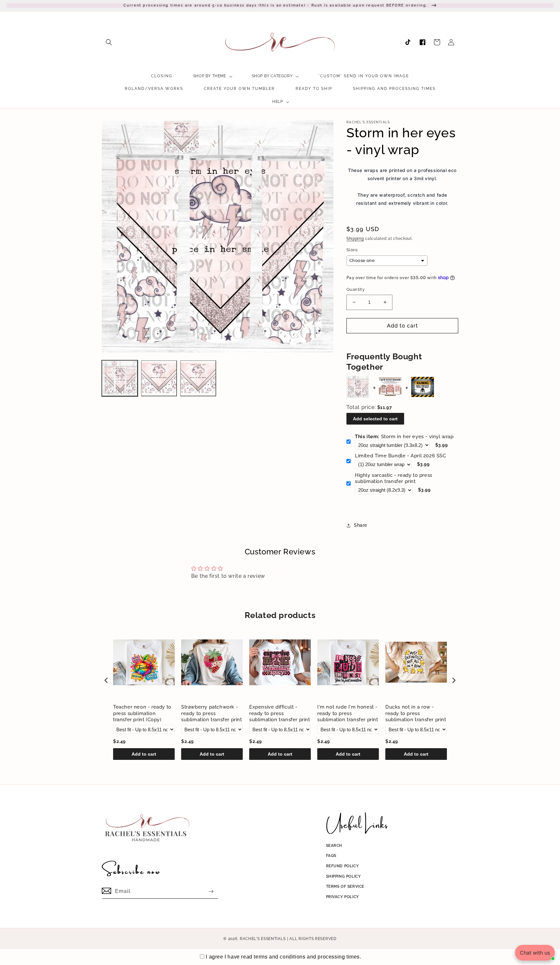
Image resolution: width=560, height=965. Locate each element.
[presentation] (106, 680)
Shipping (355, 238)
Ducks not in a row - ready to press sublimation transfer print (415, 713)
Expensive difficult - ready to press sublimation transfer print (279, 713)
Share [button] (360, 525)
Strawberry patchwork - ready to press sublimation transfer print (211, 713)
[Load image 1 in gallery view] (120, 378)
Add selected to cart (375, 418)
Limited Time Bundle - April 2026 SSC (400, 456)
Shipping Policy (343, 876)
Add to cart (144, 754)
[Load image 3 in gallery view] (198, 378)
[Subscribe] (211, 891)
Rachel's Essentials (263, 938)
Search (334, 845)
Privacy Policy (342, 897)
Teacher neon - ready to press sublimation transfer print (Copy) (142, 713)
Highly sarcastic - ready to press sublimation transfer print (393, 478)
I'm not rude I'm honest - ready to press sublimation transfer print (347, 713)
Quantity (355, 289)
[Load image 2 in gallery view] (159, 378)
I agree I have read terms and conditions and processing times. (283, 956)
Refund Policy (342, 866)
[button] (109, 42)
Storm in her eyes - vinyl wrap (404, 436)
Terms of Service (345, 886)
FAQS (331, 855)
